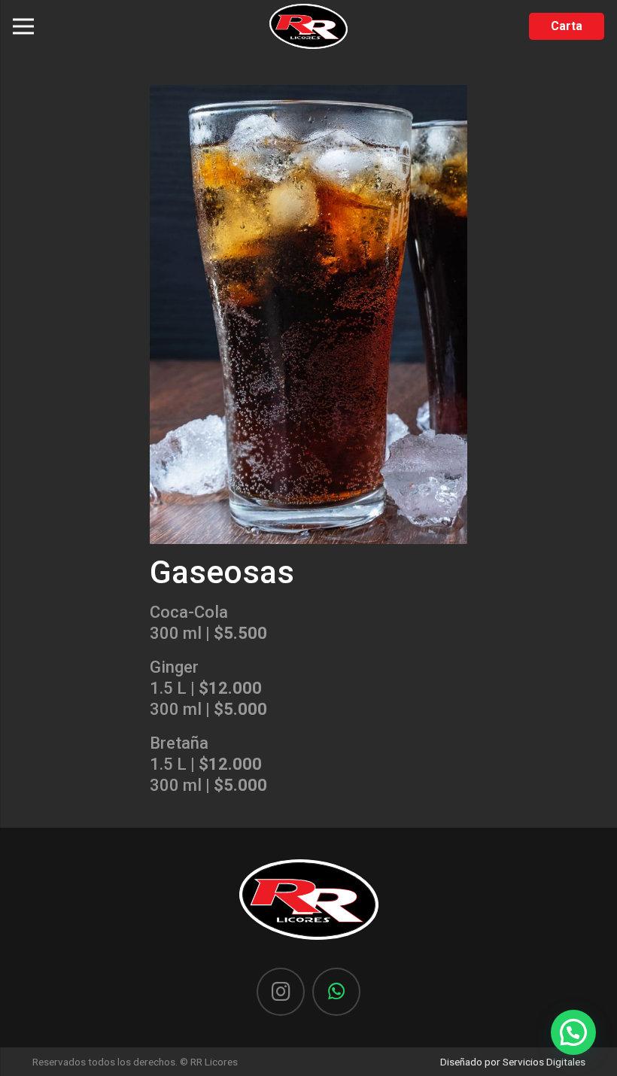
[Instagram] (281, 992)
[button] (573, 1032)
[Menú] (23, 26)
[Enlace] (308, 26)
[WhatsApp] (336, 992)
